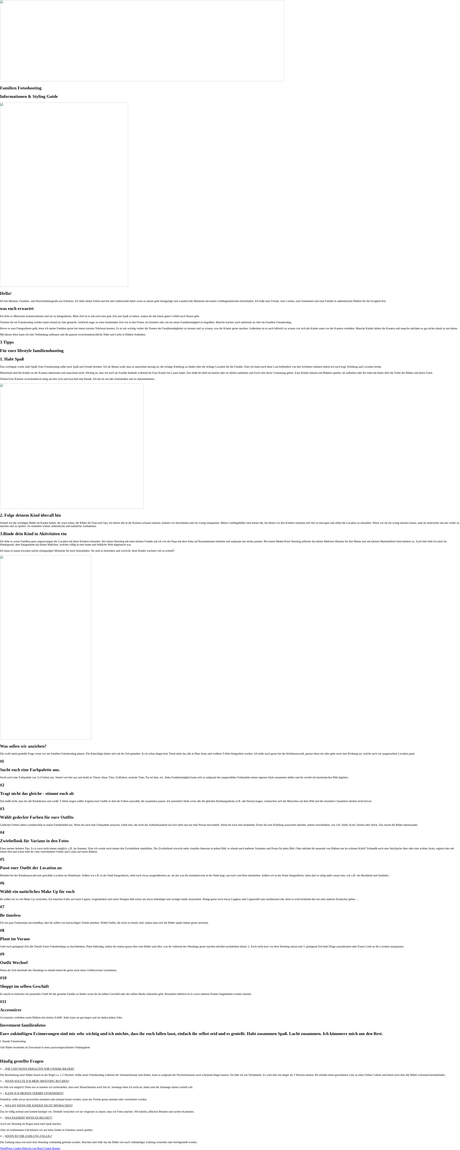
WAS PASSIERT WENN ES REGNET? (28, 1117)
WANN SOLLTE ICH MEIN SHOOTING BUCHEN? (37, 1081)
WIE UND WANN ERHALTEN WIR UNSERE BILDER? (39, 1068)
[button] (230, 1068)
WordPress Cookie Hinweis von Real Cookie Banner (30, 1148)
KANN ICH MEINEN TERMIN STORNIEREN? (34, 1093)
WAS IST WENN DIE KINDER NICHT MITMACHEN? (39, 1105)
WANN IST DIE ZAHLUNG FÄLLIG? (28, 1136)
